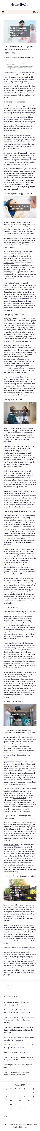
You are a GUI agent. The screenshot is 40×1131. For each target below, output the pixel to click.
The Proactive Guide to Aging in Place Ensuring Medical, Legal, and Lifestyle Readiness (18, 1030)
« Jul (5, 1116)
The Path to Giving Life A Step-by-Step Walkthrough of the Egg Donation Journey (19, 1019)
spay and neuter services (22, 775)
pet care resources (19, 798)
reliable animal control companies (15, 683)
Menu (35, 12)
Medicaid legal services (11, 845)
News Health (20, 4)
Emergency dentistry (11, 345)
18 (11, 1104)
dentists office (9, 263)
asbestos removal (22, 531)
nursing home (8, 909)
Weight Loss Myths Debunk (14, 1052)
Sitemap (23, 1127)
